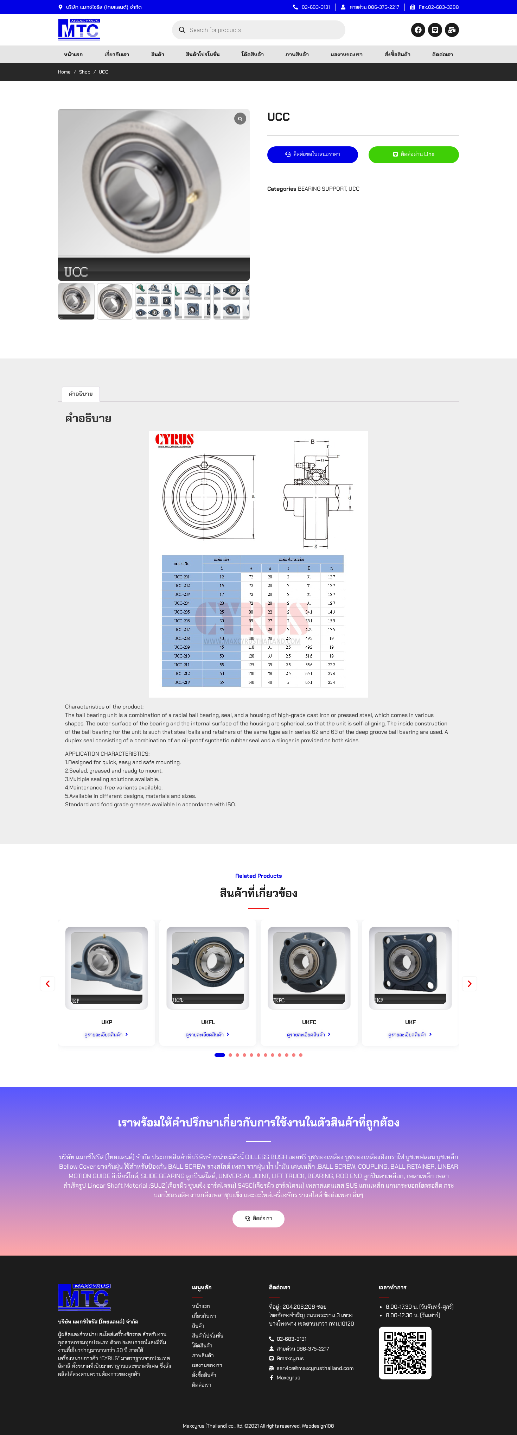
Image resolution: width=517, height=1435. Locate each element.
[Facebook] (418, 30)
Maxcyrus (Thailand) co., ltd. (213, 1426)
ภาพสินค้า (297, 54)
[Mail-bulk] (452, 30)
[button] (47, 984)
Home (64, 72)
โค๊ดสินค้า (253, 54)
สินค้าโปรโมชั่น (203, 54)
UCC (354, 188)
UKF (410, 1022)
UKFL (208, 1022)
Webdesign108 (318, 1426)
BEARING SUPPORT (322, 188)
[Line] (435, 30)
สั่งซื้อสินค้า (397, 54)
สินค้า (157, 54)
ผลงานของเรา (347, 54)
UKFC (309, 1022)
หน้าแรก (73, 54)
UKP (106, 1022)
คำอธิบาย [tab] (81, 394)
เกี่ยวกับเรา (116, 54)
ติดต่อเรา (442, 54)
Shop (84, 72)
